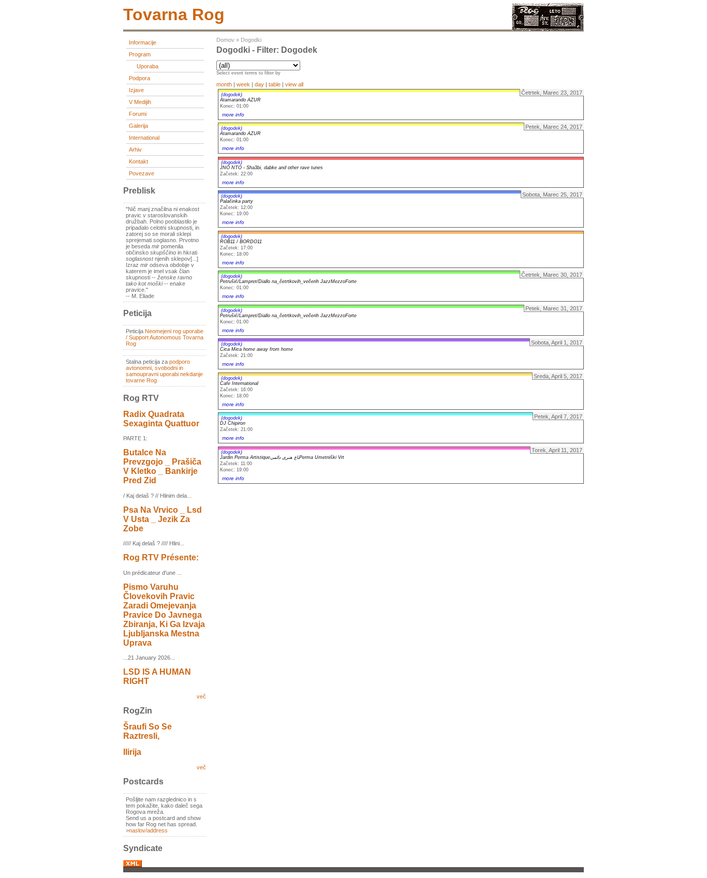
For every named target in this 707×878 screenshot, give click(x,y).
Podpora (139, 78)
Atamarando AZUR (240, 99)
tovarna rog (174, 14)
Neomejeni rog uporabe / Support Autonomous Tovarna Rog (164, 337)
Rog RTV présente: (161, 557)
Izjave (136, 90)
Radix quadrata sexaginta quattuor (161, 419)
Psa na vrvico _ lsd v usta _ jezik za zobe (162, 519)
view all (294, 84)
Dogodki (251, 40)
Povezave (141, 173)
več (201, 696)
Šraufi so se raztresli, (147, 731)
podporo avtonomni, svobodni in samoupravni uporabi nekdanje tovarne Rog (164, 371)
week (243, 84)
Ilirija (132, 752)
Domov (225, 40)
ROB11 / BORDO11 (241, 241)
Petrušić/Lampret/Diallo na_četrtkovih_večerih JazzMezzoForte (288, 281)
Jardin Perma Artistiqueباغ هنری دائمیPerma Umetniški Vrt (282, 457)
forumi (137, 114)
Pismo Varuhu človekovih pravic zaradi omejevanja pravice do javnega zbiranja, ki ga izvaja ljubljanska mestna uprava (164, 615)
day (259, 84)
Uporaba (147, 66)
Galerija (138, 126)
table (275, 84)
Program (140, 54)
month (224, 84)
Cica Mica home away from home (256, 349)
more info (233, 114)
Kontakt (138, 161)
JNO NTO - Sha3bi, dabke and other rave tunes (271, 167)
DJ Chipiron (232, 423)
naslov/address (148, 830)
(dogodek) (231, 94)
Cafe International (239, 383)
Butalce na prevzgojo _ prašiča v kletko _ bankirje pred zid (162, 466)
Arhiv (135, 149)
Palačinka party (236, 201)
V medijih (140, 102)
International (144, 138)
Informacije (142, 42)
